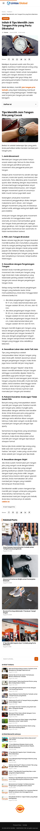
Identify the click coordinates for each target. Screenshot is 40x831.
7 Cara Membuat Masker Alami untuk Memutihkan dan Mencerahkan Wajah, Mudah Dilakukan (21, 746)
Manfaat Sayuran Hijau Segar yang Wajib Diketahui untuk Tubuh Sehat (22, 720)
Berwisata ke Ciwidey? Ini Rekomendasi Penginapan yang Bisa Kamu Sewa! (21, 785)
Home (4, 12)
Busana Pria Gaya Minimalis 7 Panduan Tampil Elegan (19, 612)
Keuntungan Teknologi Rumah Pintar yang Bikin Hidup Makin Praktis (23, 682)
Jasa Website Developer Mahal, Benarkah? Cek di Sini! (22, 739)
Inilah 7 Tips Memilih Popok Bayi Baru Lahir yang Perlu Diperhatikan (22, 772)
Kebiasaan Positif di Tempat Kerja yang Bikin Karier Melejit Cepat (23, 701)
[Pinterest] (29, 59)
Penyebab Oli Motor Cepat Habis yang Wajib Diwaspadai (23, 797)
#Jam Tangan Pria (9, 507)
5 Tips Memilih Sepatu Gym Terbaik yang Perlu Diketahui (19, 644)
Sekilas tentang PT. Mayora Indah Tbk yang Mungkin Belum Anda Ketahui (23, 765)
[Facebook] (9, 59)
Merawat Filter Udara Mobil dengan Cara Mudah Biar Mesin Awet (22, 714)
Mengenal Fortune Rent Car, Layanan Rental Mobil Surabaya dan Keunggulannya (23, 791)
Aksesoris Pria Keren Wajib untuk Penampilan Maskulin (19, 580)
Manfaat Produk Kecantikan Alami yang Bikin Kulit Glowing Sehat (22, 726)
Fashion (9, 12)
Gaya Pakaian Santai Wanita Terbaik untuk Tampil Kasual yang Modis (18, 548)
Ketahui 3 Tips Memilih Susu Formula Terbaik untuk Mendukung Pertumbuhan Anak (23, 778)
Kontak (25, 825)
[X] (13, 59)
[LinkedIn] (25, 59)
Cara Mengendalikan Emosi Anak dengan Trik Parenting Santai (22, 688)
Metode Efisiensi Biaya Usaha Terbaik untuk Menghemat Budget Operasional (23, 669)
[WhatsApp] (17, 59)
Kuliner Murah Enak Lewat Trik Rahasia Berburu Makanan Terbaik (21, 675)
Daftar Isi (8, 104)
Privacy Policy (17, 825)
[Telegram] (21, 59)
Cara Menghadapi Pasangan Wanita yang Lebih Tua (23, 759)
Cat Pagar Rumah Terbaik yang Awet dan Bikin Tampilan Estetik (22, 707)
